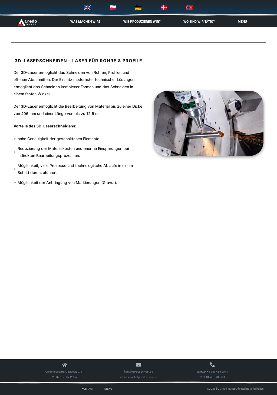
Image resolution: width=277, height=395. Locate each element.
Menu (242, 22)
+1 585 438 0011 (217, 371)
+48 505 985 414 (214, 377)
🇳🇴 (189, 8)
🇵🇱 (113, 8)
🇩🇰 (164, 8)
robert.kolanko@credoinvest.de (138, 377)
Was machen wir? (85, 22)
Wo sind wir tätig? (199, 22)
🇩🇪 (138, 8)
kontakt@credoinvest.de (138, 371)
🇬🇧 (87, 8)
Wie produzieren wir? (142, 22)
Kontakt (88, 388)
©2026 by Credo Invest (221, 388)
